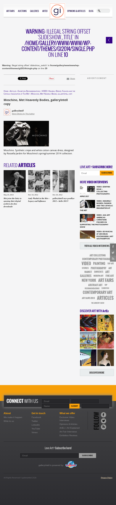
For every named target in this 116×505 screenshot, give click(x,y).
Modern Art (98, 275)
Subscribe (106, 173)
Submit (74, 406)
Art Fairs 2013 (88, 298)
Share (72, 79)
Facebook (36, 417)
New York (89, 280)
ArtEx (44, 11)
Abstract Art (95, 285)
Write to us (9, 421)
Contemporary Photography (97, 259)
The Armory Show (97, 303)
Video (86, 263)
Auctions (22, 11)
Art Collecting (98, 255)
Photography (98, 268)
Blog (91, 11)
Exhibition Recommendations (29, 91)
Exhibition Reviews (68, 435)
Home (6, 91)
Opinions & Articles (76, 11)
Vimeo (35, 432)
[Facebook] (103, 414)
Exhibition (105, 288)
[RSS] (103, 426)
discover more (96, 372)
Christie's (98, 271)
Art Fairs (10, 11)
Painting (99, 263)
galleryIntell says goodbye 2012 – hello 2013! (63, 199)
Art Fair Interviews (68, 431)
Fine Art (110, 276)
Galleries (34, 11)
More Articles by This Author (23, 114)
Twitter (35, 421)
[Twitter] (103, 420)
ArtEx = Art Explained (70, 428)
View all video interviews (97, 246)
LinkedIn (36, 425)
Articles (13, 91)
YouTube (36, 428)
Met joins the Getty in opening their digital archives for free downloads (12, 202)
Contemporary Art (98, 292)
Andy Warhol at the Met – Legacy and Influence (39, 199)
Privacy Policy (106, 478)
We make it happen (13, 417)
